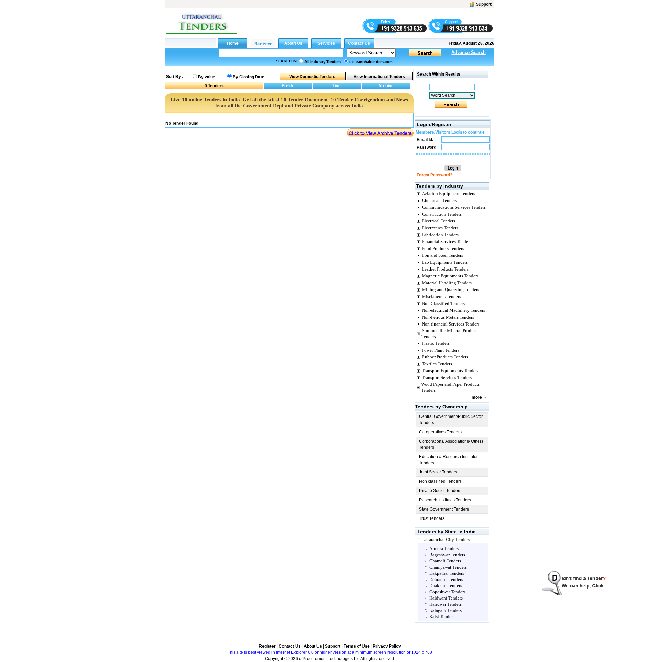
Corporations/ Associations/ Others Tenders (451, 444)
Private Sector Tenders (440, 490)
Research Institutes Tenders (445, 500)
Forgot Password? (434, 175)
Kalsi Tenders (441, 616)
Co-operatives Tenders (440, 432)
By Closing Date (248, 77)
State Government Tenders (444, 509)
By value (206, 77)
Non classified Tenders (440, 481)
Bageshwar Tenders (447, 554)
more (477, 397)
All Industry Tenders (322, 62)
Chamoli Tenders (445, 560)
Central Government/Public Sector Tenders (451, 419)
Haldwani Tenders (446, 598)
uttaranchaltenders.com (371, 62)
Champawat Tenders (448, 567)
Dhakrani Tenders (445, 585)
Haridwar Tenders (445, 604)
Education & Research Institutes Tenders (448, 459)
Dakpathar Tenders (446, 573)
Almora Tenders (444, 548)
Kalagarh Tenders (445, 610)
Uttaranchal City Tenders (446, 539)
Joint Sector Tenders (438, 472)
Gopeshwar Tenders (447, 591)
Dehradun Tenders (446, 579)
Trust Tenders (431, 518)
